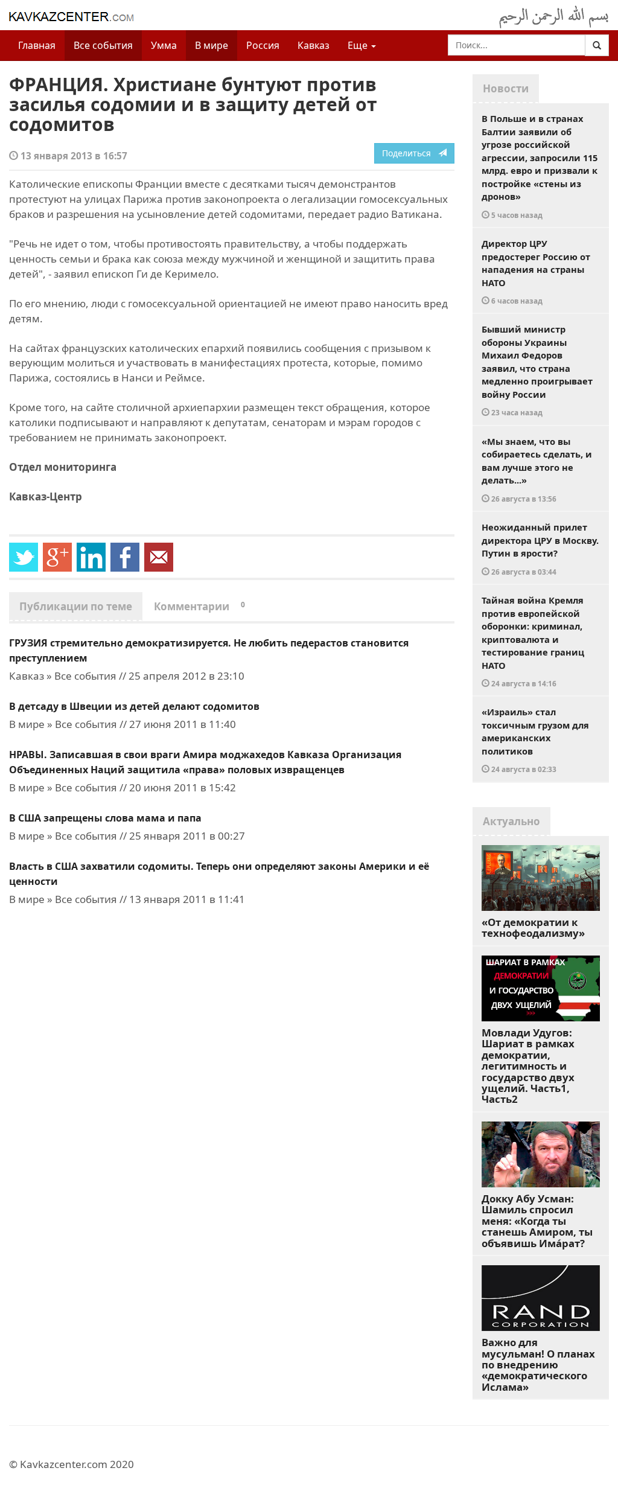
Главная (37, 45)
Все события (103, 45)
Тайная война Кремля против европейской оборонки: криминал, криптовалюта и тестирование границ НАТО (533, 641)
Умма (164, 45)
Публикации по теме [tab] (75, 606)
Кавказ (314, 45)
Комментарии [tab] (199, 606)
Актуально (511, 821)
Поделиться (410, 153)
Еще (359, 45)
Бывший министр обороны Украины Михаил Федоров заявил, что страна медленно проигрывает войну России (537, 370)
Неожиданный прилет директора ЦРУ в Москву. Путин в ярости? (540, 548)
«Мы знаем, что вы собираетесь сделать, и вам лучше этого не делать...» (537, 469)
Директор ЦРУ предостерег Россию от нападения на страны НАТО (536, 271)
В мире (211, 45)
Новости (506, 88)
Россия (262, 45)
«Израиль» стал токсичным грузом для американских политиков (535, 740)
